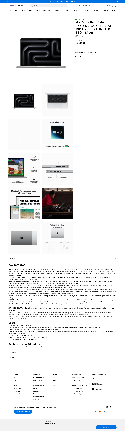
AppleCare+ (36, 399)
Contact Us (56, 380)
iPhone (16, 383)
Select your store (85, 5)
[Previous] (7, 1)
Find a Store (56, 383)
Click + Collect (37, 383)
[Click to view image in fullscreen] (40, 51)
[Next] (117, 1)
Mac (15, 377)
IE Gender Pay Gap (77, 391)
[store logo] (16, 5)
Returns (35, 388)
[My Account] (112, 6)
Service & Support (38, 396)
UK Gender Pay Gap (78, 394)
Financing (36, 391)
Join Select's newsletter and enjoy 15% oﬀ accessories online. (62, 1)
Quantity (78, 56)
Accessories (17, 394)
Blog (54, 386)
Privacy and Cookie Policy (79, 383)
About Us (55, 377)
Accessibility (76, 380)
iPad (15, 380)
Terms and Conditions (78, 377)
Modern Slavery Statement (79, 386)
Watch (16, 386)
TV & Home (17, 391)
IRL (106, 6)
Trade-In (35, 394)
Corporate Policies (77, 388)
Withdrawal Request (39, 386)
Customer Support (38, 377)
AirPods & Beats (18, 388)
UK (109, 6)
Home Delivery (37, 380)
